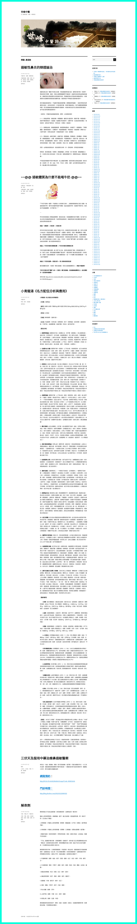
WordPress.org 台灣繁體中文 (101, 332)
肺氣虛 (24, 79)
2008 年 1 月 (96, 262)
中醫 (25, 816)
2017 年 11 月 (96, 159)
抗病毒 (31, 816)
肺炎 (25, 301)
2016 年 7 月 (96, 172)
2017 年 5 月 (96, 166)
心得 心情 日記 (97, 301)
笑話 (95, 311)
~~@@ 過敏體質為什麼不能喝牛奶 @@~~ (51, 177)
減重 (95, 307)
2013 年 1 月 (96, 211)
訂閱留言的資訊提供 (98, 330)
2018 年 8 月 (96, 157)
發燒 (22, 817)
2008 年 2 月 (97, 261)
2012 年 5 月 (96, 224)
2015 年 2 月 (96, 194)
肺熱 (28, 79)
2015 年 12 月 (97, 182)
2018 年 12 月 (97, 151)
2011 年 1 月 (96, 236)
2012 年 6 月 (96, 222)
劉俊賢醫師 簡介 (97, 75)
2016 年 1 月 (96, 181)
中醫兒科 (96, 282)
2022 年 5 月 (96, 124)
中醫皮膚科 (28, 185)
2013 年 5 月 (96, 209)
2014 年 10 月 (97, 201)
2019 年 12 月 (97, 139)
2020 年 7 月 (97, 134)
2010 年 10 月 (97, 241)
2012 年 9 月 (96, 217)
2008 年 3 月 (97, 259)
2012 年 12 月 (97, 212)
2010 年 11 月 (97, 239)
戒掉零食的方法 (97, 78)
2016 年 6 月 (96, 174)
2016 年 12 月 (97, 169)
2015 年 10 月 (97, 186)
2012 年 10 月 (97, 216)
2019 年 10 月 (97, 141)
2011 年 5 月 (96, 232)
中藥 (30, 769)
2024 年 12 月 (97, 116)
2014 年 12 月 (97, 197)
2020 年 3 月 (97, 137)
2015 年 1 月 (96, 196)
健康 (27, 75)
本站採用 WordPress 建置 (32, 916)
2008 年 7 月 (97, 257)
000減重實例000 (98, 276)
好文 (95, 297)
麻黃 (31, 817)
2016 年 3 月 (96, 177)
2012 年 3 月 (96, 227)
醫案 (22, 766)
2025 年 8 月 (96, 114)
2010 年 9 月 (96, 242)
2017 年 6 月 (96, 164)
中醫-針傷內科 (97, 281)
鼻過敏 (28, 81)
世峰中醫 (25, 12)
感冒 (28, 816)
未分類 (95, 304)
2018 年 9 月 (96, 156)
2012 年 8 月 (96, 219)
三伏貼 (26, 769)
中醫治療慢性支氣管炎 (99, 80)
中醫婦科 (96, 287)
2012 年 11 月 (97, 214)
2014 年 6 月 (96, 202)
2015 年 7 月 (96, 189)
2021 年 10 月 (97, 126)
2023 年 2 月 (97, 121)
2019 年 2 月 (96, 147)
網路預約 (45, 776)
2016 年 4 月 (96, 176)
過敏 (24, 191)
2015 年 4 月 (96, 192)
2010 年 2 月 (96, 247)
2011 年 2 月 (96, 234)
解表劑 (25, 805)
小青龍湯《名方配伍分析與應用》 (44, 291)
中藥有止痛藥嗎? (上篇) (99, 76)
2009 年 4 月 (97, 256)
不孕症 (95, 277)
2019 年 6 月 (96, 142)
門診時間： (46, 788)
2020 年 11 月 (97, 131)
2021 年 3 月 (96, 129)
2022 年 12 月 (97, 122)
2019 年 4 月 (96, 144)
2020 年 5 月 (97, 136)
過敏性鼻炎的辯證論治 (37, 67)
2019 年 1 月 (96, 149)
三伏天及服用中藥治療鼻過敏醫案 (44, 758)
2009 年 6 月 (97, 252)
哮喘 (22, 301)
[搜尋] (114, 59)
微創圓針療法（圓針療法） (100, 299)
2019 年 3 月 (96, 146)
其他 (95, 296)
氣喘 (31, 78)
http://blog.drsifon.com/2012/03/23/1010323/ (53, 793)
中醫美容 (96, 291)
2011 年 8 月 (96, 231)
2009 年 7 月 (97, 251)
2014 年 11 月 (97, 199)
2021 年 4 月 (96, 127)
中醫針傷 (96, 292)
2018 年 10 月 (97, 154)
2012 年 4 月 (96, 226)
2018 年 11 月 (97, 152)
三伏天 (22, 769)
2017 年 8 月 (96, 162)
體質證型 (31, 75)
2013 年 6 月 (96, 207)
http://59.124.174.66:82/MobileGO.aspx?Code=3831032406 (57, 781)
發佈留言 (23, 83)
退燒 (25, 817)
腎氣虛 (24, 81)
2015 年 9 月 (96, 187)
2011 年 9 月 (96, 229)
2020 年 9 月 (97, 132)
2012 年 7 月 (96, 221)
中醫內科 (23, 75)
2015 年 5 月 (96, 191)
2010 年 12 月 (97, 237)
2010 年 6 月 (96, 244)
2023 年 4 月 (97, 119)
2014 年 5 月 (96, 204)
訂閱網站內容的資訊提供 (99, 329)
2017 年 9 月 (96, 161)
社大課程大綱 (97, 309)
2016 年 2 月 (96, 179)
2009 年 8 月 (97, 249)
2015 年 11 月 (97, 184)
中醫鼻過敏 (23, 78)
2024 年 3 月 (97, 117)
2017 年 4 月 (96, 167)
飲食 (24, 187)
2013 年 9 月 (96, 206)
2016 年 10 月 (97, 171)
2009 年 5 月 (97, 254)
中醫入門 (26, 814)
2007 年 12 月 (97, 264)
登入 (95, 327)
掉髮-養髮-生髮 (97, 302)
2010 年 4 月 (96, 246)
